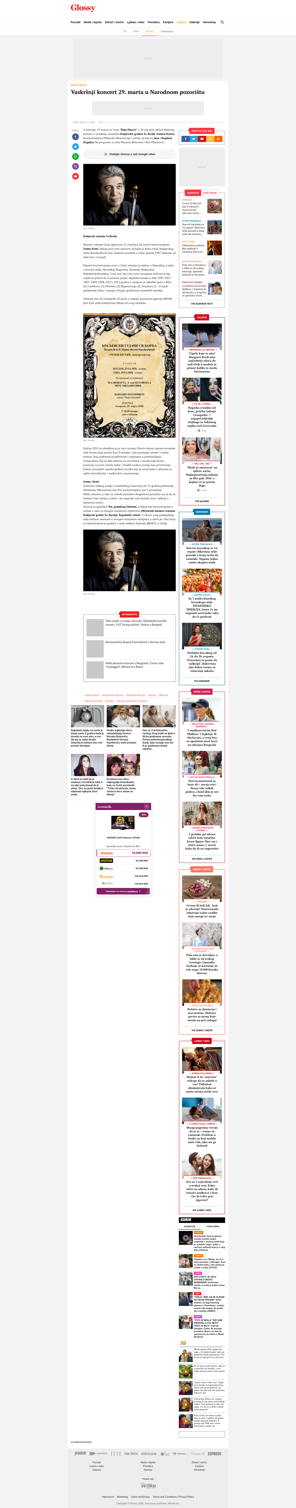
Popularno (213, 1226)
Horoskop (209, 22)
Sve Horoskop (202, 681)
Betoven (163, 695)
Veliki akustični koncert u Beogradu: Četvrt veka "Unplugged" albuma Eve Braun (134, 664)
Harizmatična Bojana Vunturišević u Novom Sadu (135, 642)
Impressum (108, 1496)
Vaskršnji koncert (135, 695)
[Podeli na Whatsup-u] (75, 156)
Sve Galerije (202, 501)
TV (124, 31)
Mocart (152, 695)
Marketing (122, 1496)
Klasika (109, 701)
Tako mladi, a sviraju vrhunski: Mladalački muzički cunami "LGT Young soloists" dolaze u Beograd (135, 622)
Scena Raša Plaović (112, 695)
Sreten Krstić (92, 695)
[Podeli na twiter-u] (75, 146)
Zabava (181, 22)
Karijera (168, 22)
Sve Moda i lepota (202, 858)
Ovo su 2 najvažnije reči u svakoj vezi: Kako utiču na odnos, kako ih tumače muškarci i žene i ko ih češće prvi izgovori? (202, 1191)
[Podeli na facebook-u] (75, 136)
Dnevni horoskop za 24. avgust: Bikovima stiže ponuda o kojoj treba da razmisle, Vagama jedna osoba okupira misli (193, 229)
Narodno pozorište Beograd (131, 701)
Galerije (194, 22)
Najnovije (189, 1226)
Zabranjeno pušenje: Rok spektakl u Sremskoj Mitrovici (193, 248)
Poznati (75, 22)
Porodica (154, 22)
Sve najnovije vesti (202, 303)
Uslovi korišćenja (140, 1496)
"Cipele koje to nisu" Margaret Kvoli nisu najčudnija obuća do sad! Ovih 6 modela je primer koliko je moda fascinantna (202, 362)
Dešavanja (167, 31)
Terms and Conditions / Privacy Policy (173, 1496)
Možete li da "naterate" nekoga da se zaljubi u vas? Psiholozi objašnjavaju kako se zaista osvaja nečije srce (202, 1084)
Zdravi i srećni (114, 22)
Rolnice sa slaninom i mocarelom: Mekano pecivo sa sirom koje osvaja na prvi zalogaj (202, 1014)
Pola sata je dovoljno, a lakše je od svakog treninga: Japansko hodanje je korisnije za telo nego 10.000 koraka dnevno (194, 269)
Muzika (150, 31)
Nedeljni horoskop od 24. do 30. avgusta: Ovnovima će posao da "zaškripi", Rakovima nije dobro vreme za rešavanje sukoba (202, 662)
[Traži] (222, 22)
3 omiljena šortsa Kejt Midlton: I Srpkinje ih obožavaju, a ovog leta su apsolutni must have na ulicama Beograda (194, 290)
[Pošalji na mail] (75, 176)
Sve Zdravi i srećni (202, 1030)
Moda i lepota (93, 22)
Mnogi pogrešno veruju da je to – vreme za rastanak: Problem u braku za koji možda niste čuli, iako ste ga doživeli (202, 1136)
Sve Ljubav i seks (202, 1210)
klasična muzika (93, 701)
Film (136, 31)
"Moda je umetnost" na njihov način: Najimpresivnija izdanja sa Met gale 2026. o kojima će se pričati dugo (202, 476)
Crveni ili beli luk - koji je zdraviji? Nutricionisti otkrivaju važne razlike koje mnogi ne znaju (192, 208)
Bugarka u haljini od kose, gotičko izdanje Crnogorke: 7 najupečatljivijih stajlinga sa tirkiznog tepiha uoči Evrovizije (202, 417)
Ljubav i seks (135, 22)
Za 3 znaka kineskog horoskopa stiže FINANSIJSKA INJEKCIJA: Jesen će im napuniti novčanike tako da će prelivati (202, 607)
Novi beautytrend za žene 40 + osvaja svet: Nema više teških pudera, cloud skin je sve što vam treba (202, 788)
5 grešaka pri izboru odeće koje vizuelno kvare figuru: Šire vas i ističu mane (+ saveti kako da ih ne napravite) (202, 841)
